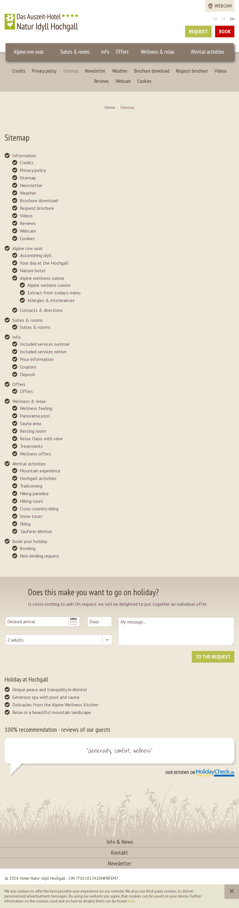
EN (232, 19)
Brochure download (151, 70)
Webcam (123, 81)
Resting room (33, 431)
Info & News (119, 842)
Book (225, 31)
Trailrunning (31, 486)
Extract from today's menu (53, 293)
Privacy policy (44, 70)
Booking (28, 548)
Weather (120, 70)
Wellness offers (35, 454)
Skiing (25, 524)
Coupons (28, 367)
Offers (122, 51)
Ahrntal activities (207, 51)
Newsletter (95, 70)
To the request (213, 656)
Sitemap (70, 70)
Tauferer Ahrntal (36, 531)
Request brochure (192, 70)
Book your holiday (29, 541)
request (198, 31)
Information (24, 155)
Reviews (101, 81)
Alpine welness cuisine (49, 285)
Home (110, 107)
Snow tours (31, 516)
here (131, 901)
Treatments (31, 446)
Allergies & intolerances (51, 300)
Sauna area (30, 423)
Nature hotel (32, 270)
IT (223, 19)
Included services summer (45, 344)
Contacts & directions (41, 310)
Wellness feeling (36, 408)
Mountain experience (40, 471)
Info (105, 51)
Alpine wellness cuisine (42, 278)
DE (215, 19)
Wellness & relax (157, 51)
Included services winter (43, 352)
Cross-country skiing (39, 508)
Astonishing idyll (36, 255)
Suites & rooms (75, 51)
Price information (37, 359)
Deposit (27, 374)
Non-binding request (39, 556)
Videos (221, 70)
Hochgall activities (38, 478)
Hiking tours (31, 501)
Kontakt (119, 852)
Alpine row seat (29, 51)
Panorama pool (35, 416)
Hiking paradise (34, 493)
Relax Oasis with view (41, 438)
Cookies (144, 81)
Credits (18, 70)
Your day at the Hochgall (44, 263)
